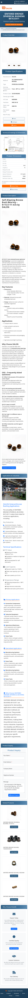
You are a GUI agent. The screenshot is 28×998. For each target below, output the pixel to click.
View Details (14, 827)
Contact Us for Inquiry (9, 468)
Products (8, 993)
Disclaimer (16, 993)
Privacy (10, 995)
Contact (17, 995)
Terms (23, 993)
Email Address (7, 762)
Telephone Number (8, 775)
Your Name (6, 755)
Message (5, 782)
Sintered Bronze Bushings (10, 28)
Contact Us (14, 928)
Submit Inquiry (14, 795)
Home (2, 28)
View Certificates (14, 948)
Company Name (7, 768)
